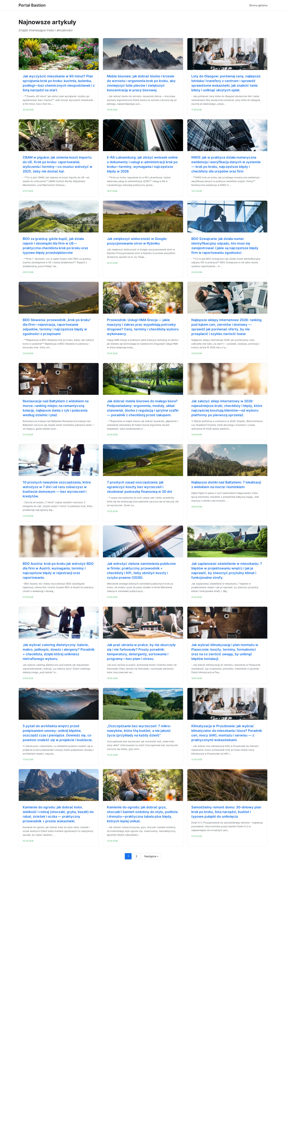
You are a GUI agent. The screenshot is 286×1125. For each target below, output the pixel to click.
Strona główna (258, 5)
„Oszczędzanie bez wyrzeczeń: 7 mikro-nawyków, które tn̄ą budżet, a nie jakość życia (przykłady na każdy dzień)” (139, 730)
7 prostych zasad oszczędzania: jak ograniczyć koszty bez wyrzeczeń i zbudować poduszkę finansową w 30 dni (139, 487)
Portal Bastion (32, 5)
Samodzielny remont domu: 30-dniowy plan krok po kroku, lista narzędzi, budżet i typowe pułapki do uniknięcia (226, 811)
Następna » (151, 856)
